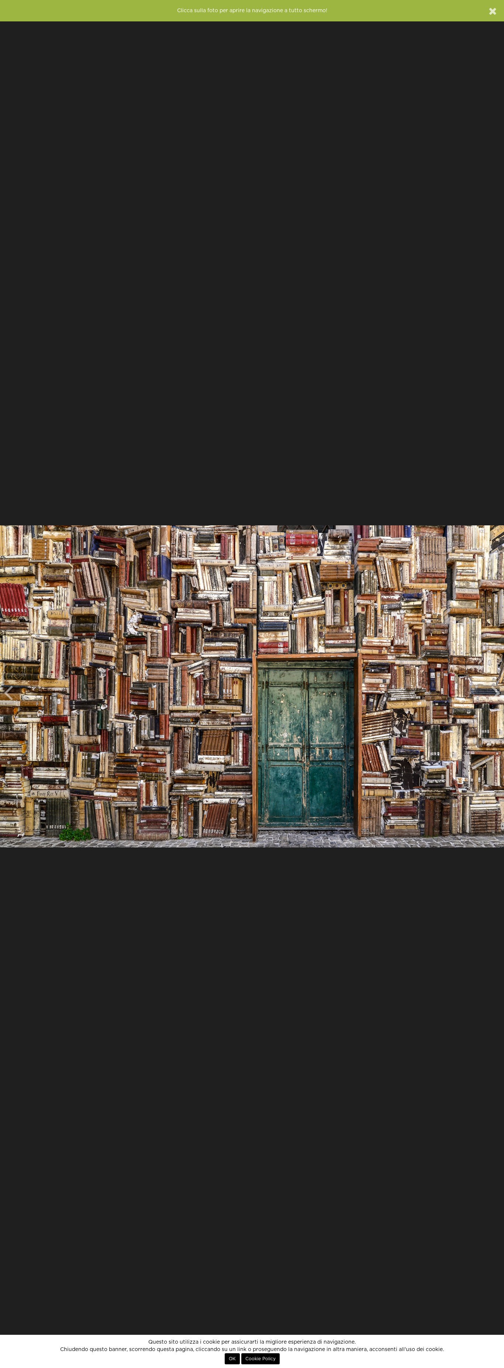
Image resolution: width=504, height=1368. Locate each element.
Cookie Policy (260, 1359)
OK (232, 1359)
